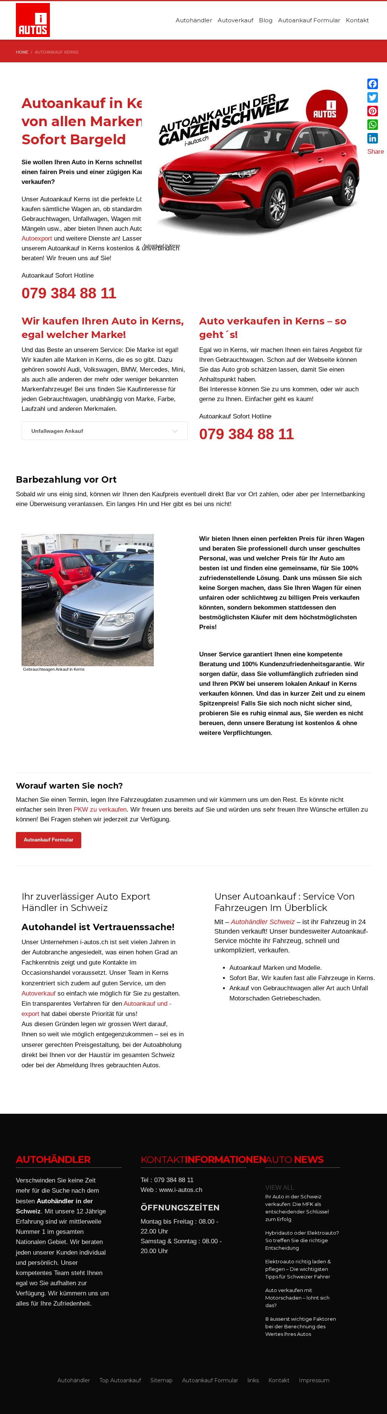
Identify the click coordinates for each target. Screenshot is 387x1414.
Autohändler (55, 1201)
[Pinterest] (375, 111)
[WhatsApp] (375, 124)
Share (375, 151)
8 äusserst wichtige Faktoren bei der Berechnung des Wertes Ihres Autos (300, 1326)
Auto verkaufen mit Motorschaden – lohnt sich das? (297, 1297)
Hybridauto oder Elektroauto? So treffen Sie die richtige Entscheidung (302, 1240)
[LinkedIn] (375, 138)
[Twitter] (375, 97)
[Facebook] (375, 84)
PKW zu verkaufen (100, 809)
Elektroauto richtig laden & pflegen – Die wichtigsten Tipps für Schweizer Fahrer (298, 1269)
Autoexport (37, 238)
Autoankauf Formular (48, 840)
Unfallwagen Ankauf (57, 431)
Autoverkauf (39, 993)
